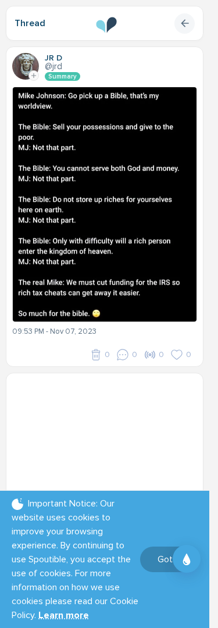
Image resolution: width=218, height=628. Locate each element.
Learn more (63, 615)
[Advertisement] (109, 451)
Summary (62, 76)
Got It (169, 559)
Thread (30, 23)
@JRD (53, 66)
